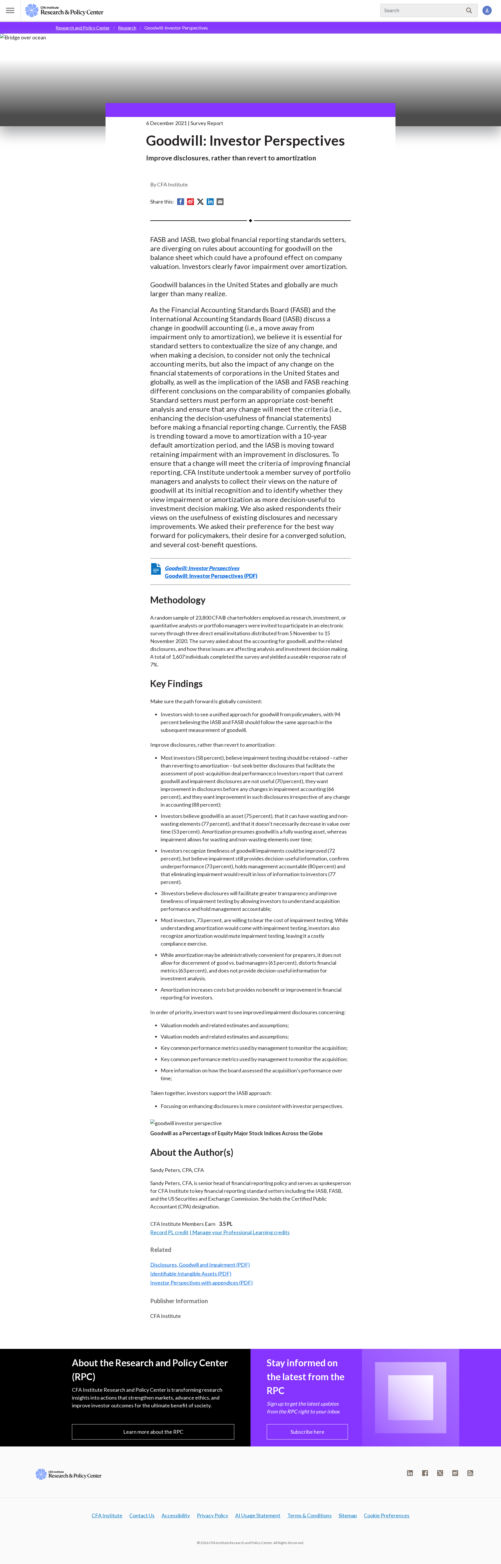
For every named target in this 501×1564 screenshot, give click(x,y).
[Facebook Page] (425, 1473)
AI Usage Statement (257, 1515)
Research (127, 27)
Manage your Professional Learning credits (241, 1232)
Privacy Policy (212, 1515)
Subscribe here (307, 1432)
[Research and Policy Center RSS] (470, 1473)
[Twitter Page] (440, 1473)
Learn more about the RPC (153, 1432)
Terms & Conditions (309, 1515)
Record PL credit (169, 1232)
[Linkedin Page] (410, 1473)
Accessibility (175, 1515)
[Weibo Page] (455, 1473)
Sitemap (348, 1515)
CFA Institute (107, 1515)
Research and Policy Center (83, 27)
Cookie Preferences (386, 1515)
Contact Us (142, 1515)
